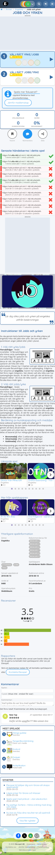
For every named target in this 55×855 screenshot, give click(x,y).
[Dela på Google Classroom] (30, 835)
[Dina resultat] (33, 4)
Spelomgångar (18, 118)
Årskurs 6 (35, 547)
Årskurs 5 (35, 544)
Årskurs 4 (35, 541)
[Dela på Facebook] (18, 835)
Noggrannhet (36, 126)
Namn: (4, 687)
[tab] (12, 489)
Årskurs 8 (35, 553)
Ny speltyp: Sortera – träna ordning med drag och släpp (28, 805)
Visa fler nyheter (27, 820)
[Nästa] (50, 475)
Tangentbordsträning (23, 741)
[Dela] (42, 134)
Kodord (16, 749)
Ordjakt (16, 757)
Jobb (16, 564)
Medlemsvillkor (43, 847)
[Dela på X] (24, 835)
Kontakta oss (11, 847)
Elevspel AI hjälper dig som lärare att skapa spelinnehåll (28, 786)
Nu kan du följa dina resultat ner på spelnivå (28, 812)
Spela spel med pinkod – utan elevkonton (26, 799)
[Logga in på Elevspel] (45, 4)
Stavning (6, 564)
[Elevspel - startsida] (3, 3)
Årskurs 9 (35, 556)
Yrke (4, 567)
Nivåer (36, 118)
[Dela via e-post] (36, 835)
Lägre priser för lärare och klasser (23, 793)
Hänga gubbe (19, 732)
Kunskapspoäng (18, 126)
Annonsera (31, 844)
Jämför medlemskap (18, 102)
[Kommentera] (27, 134)
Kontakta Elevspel (18, 672)
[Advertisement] (27, 33)
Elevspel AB (19, 844)
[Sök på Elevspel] (39, 4)
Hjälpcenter (41, 844)
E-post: (5, 694)
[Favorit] (12, 134)
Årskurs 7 (35, 550)
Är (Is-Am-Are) (8, 516)
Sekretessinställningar (27, 850)
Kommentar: (6, 700)
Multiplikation (19, 765)
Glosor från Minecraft (11, 480)
